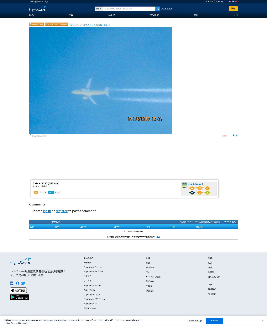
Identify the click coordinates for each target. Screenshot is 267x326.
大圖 (38, 136)
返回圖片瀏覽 (37, 24)
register (62, 211)
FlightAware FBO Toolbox (95, 299)
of (54, 192)
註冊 (233, 8)
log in (47, 211)
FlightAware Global (92, 295)
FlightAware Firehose (93, 267)
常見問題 (212, 294)
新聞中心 (150, 281)
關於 (148, 263)
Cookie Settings (195, 321)
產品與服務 (88, 258)
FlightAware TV (90, 304)
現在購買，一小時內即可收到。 (225, 222)
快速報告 (88, 276)
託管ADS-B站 (214, 277)
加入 (158, 237)
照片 (210, 263)
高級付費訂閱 (89, 290)
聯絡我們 (212, 289)
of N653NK (40, 192)
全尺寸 (43, 136)
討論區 (211, 272)
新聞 (210, 267)
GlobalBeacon (90, 308)
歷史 (148, 272)
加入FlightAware (36, 2)
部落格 (149, 286)
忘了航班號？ (166, 9)
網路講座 (150, 291)
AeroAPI (87, 263)
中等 (33, 136)
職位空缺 (150, 267)
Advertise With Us (153, 277)
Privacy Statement (19, 323)
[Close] (262, 321)
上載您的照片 (53, 24)
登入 (46, 2)
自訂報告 (88, 281)
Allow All (214, 321)
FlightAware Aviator (92, 285)
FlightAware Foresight (93, 272)
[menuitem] (31, 15)
